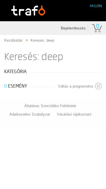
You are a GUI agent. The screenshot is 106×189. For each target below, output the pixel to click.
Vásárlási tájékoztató (74, 114)
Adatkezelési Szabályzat (29, 114)
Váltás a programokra (75, 86)
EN (99, 6)
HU (92, 6)
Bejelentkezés (73, 28)
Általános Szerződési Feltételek (50, 106)
